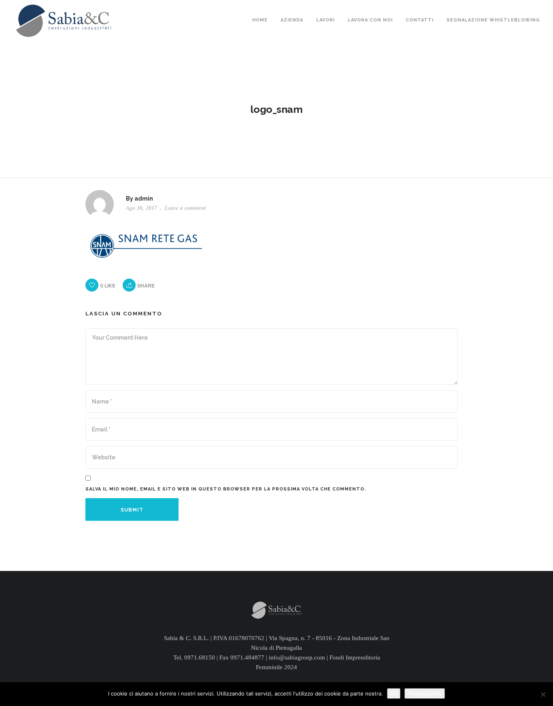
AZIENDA (292, 20)
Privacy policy (425, 693)
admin (143, 198)
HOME (260, 20)
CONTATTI (420, 20)
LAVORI (325, 20)
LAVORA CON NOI (370, 20)
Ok (393, 693)
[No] (543, 694)
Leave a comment (185, 208)
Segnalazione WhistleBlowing (493, 20)
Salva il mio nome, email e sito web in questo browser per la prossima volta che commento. (225, 489)
